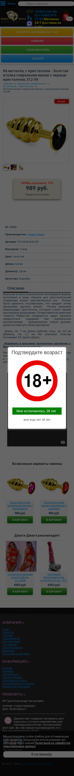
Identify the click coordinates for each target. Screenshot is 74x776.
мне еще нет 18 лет (37, 419)
